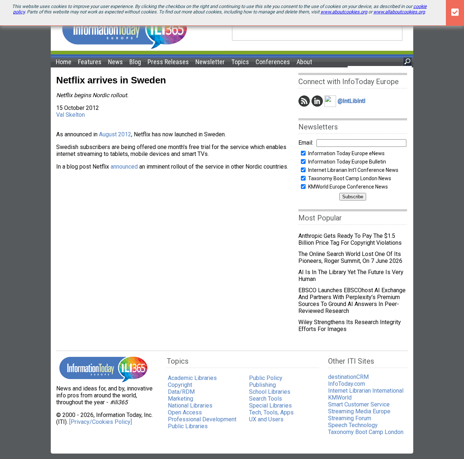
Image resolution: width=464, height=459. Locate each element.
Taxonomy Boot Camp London (365, 432)
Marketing (180, 398)
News (115, 62)
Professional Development (202, 419)
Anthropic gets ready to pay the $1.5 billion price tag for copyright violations (350, 239)
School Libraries (269, 391)
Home (63, 62)
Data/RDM (181, 391)
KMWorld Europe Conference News (348, 187)
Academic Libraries (192, 378)
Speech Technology (353, 425)
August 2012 (115, 134)
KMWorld (340, 397)
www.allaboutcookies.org (399, 12)
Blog (135, 62)
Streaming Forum (349, 418)
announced (124, 166)
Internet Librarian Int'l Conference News (353, 170)
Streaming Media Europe (359, 411)
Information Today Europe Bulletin (347, 162)
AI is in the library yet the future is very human (350, 275)
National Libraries (190, 405)
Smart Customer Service (359, 404)
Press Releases (168, 62)
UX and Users (266, 419)
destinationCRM (348, 376)
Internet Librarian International (365, 390)
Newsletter (210, 62)
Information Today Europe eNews (346, 153)
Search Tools (265, 398)
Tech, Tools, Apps (271, 412)
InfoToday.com (346, 383)
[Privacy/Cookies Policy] (100, 421)
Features (90, 62)
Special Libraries (270, 405)
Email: (305, 142)
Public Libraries (188, 426)
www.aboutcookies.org (343, 12)
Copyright (180, 384)
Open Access (185, 412)
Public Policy (265, 378)
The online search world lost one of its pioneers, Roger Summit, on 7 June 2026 (350, 257)
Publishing (262, 384)
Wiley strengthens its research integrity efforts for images (349, 325)
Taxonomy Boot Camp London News (349, 178)
